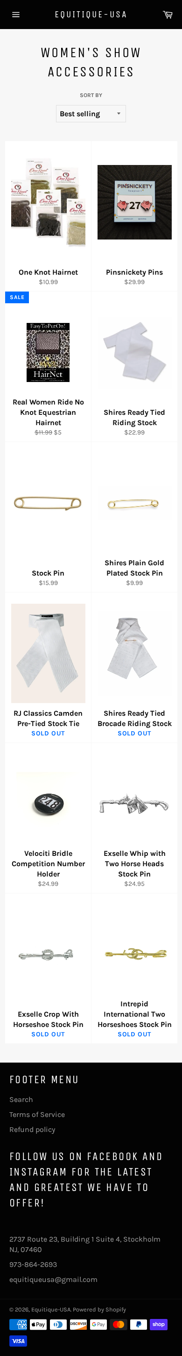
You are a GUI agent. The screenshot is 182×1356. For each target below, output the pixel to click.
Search (21, 1099)
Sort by (91, 95)
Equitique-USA (91, 14)
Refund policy (32, 1129)
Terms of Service (37, 1114)
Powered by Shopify (99, 1309)
